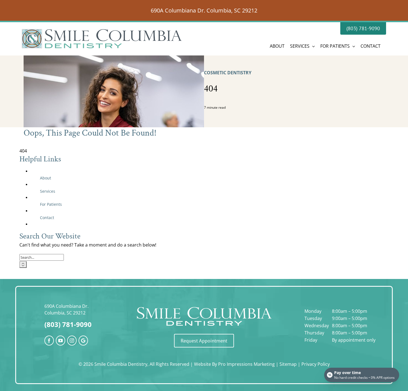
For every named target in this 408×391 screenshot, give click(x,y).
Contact (47, 217)
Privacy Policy (315, 364)
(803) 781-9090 (68, 324)
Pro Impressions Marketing (246, 364)
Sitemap (288, 364)
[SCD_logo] (204, 306)
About (45, 178)
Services (47, 191)
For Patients (51, 204)
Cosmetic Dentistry (227, 73)
